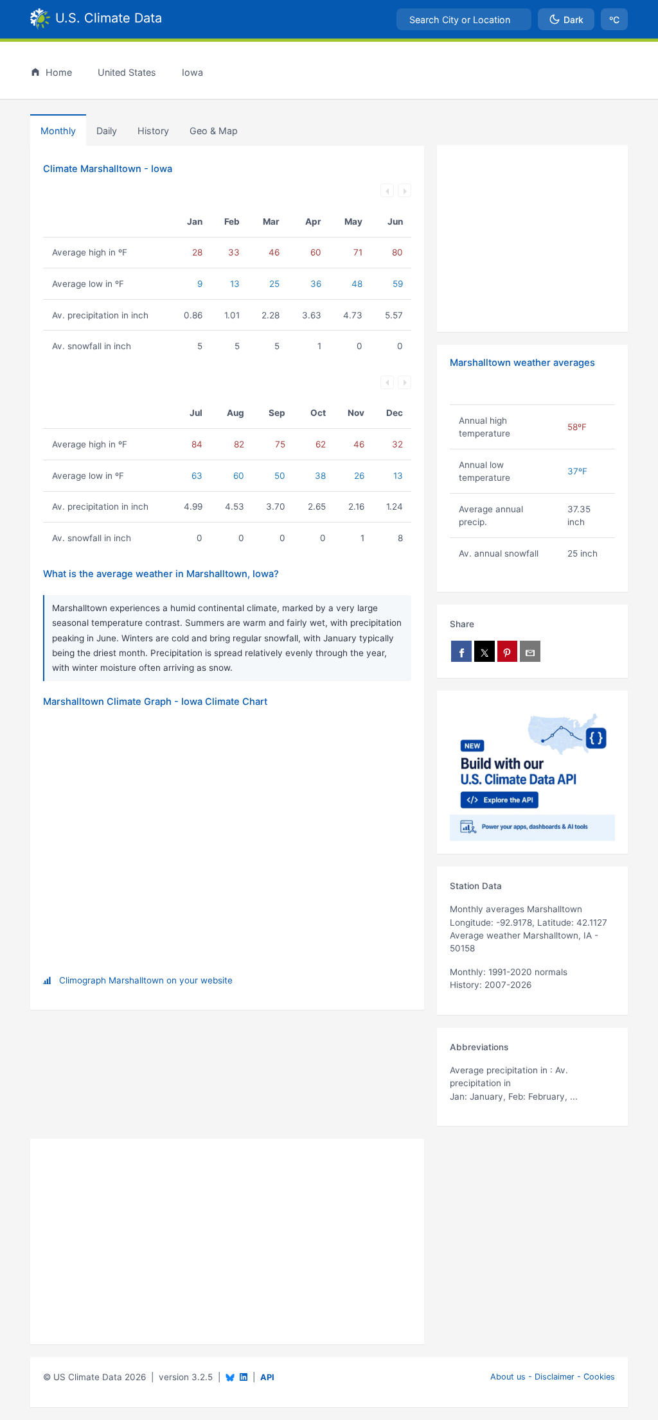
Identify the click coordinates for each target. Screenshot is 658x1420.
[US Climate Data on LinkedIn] (243, 1376)
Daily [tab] (106, 130)
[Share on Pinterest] (507, 651)
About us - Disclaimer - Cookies (552, 1376)
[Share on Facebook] (461, 651)
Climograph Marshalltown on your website (146, 980)
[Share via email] (530, 651)
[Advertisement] (532, 239)
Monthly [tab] (58, 130)
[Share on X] (484, 651)
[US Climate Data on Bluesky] (230, 1377)
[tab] (153, 130)
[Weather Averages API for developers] (532, 772)
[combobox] (463, 19)
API (267, 1377)
